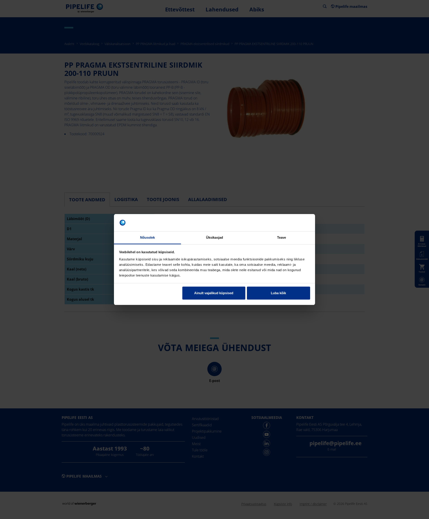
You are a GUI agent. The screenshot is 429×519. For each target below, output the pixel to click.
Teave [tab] (281, 237)
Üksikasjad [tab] (214, 237)
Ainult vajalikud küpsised (213, 293)
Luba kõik (278, 293)
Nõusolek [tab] (147, 237)
